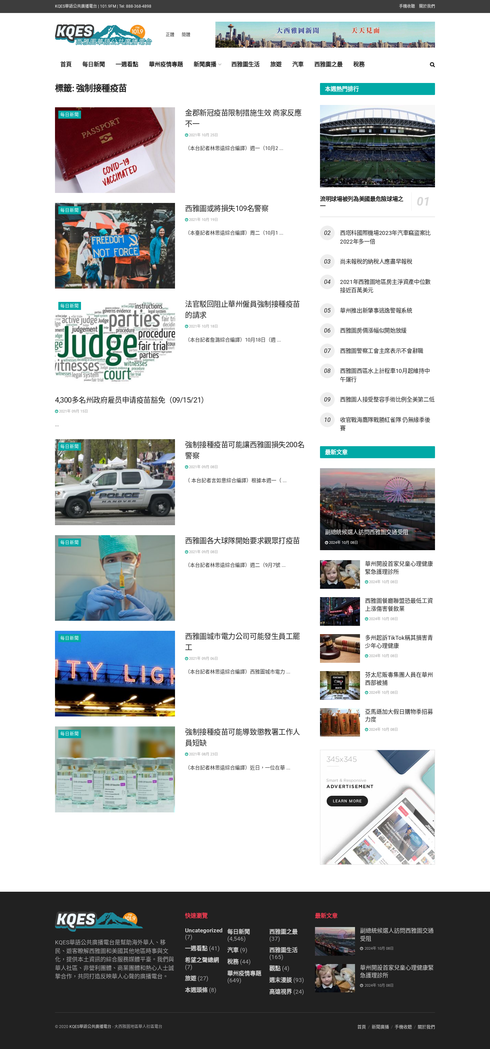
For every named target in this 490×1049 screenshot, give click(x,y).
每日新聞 (93, 64)
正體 (170, 34)
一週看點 (127, 64)
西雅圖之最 (328, 64)
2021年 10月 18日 (203, 326)
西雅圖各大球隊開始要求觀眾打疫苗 (242, 540)
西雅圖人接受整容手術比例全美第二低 (387, 399)
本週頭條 (196, 990)
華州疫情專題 (166, 64)
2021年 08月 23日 (203, 754)
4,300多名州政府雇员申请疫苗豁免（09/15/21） (131, 400)
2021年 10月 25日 (203, 135)
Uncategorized (204, 930)
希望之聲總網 (202, 960)
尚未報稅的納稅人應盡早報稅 (376, 261)
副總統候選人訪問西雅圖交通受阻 (366, 532)
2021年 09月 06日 (203, 658)
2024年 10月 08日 (343, 542)
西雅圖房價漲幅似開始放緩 (373, 330)
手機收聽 (407, 6)
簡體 (186, 34)
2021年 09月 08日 (203, 467)
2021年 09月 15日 (73, 411)
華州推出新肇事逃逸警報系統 (376, 310)
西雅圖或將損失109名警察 (226, 208)
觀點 (275, 968)
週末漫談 (280, 980)
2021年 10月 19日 (203, 220)
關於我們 (427, 6)
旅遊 (276, 64)
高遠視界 (280, 991)
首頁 (66, 64)
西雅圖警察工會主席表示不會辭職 (381, 351)
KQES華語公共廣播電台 (90, 1026)
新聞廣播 (205, 64)
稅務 (359, 64)
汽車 (298, 64)
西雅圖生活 (245, 64)
